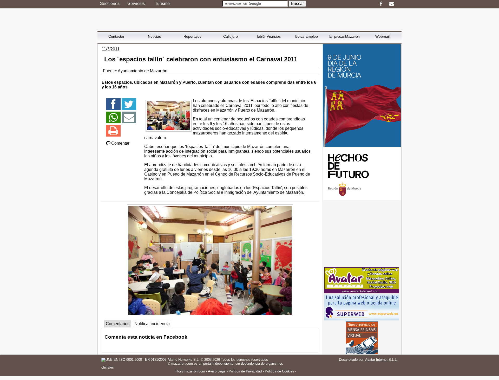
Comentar (120, 143)
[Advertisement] (362, 233)
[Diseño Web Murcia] (361, 292)
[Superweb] (361, 319)
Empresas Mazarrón (344, 36)
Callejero (230, 36)
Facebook (381, 4)
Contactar (116, 36)
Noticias (154, 36)
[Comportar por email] (129, 120)
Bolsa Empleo (306, 36)
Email (391, 4)
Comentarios (117, 323)
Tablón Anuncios (269, 36)
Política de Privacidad (245, 371)
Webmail (382, 36)
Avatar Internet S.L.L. (381, 360)
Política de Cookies (279, 371)
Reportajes (192, 36)
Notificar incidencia (152, 323)
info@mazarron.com (190, 371)
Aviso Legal (217, 371)
